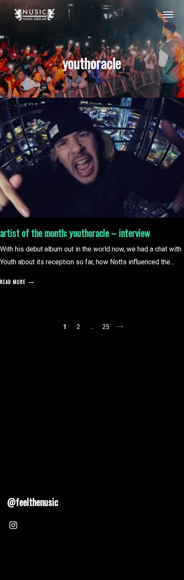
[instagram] (13, 526)
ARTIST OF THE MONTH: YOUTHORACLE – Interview (75, 232)
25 (105, 327)
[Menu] (168, 14)
